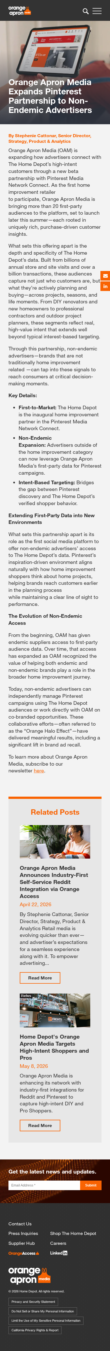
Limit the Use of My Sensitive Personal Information (46, 1320)
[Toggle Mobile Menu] (97, 11)
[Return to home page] (29, 1283)
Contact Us (20, 1223)
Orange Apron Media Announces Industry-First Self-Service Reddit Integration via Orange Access (54, 881)
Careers (58, 1243)
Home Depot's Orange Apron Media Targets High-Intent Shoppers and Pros (54, 1047)
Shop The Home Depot (73, 1233)
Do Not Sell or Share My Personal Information (43, 1311)
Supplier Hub (21, 1243)
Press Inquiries (23, 1233)
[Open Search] (86, 11)
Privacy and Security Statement (33, 1301)
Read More (40, 977)
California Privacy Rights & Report (35, 1330)
